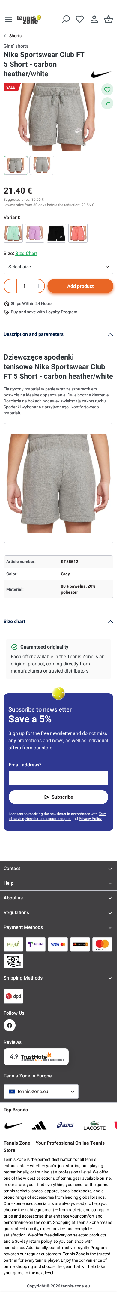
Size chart (14, 621)
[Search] (65, 19)
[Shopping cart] (108, 19)
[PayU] (13, 944)
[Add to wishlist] (107, 89)
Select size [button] (19, 267)
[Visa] (58, 944)
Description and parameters (34, 334)
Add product (80, 286)
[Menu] (8, 19)
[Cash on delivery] (13, 961)
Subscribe (62, 797)
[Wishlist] (80, 19)
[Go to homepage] (29, 19)
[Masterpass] (80, 944)
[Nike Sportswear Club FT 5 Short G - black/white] (56, 233)
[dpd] (13, 996)
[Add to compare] (107, 103)
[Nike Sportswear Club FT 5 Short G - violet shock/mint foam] (34, 233)
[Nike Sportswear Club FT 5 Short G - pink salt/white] (78, 233)
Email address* (25, 765)
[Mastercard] (102, 944)
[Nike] (101, 74)
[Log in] (94, 19)
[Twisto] (36, 944)
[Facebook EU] (10, 1025)
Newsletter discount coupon (48, 819)
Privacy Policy (90, 819)
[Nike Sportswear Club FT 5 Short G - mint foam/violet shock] (13, 233)
